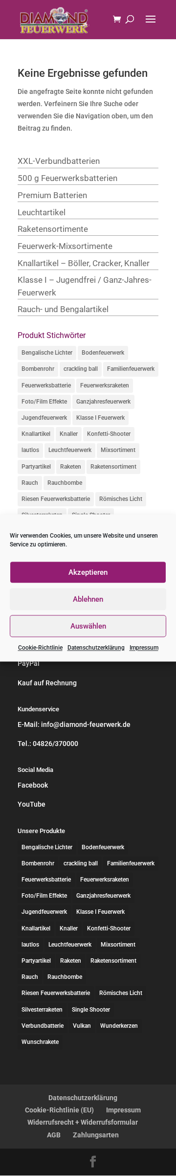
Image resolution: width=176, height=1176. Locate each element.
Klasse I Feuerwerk (100, 417)
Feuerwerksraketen (104, 385)
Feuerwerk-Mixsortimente (65, 246)
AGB (54, 1135)
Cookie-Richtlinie (40, 647)
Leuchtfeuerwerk (69, 450)
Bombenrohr (38, 368)
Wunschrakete (40, 1042)
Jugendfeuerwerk (44, 417)
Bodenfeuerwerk (103, 352)
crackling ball (81, 368)
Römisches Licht (120, 499)
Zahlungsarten (96, 1135)
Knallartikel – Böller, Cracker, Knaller (84, 263)
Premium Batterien (52, 195)
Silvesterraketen (42, 1009)
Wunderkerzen (119, 1025)
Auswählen (88, 626)
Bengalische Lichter (47, 352)
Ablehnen (88, 599)
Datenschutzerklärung (96, 647)
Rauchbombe (64, 482)
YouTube (31, 804)
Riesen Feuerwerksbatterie (56, 499)
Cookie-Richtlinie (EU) (59, 1110)
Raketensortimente (53, 229)
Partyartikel (36, 466)
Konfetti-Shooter (109, 433)
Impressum (144, 647)
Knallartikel (36, 433)
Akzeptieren (88, 572)
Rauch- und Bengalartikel (63, 309)
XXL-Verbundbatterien (59, 161)
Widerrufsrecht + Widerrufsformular (82, 1122)
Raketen (70, 466)
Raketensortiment (113, 466)
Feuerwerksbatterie (46, 385)
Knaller (69, 433)
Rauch (30, 482)
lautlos (30, 450)
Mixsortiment (118, 450)
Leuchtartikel (42, 212)
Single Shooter (91, 1009)
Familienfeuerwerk (130, 368)
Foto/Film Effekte (44, 401)
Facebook (33, 785)
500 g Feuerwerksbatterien (67, 178)
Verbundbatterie (43, 1025)
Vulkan (82, 1025)
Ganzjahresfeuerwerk (103, 401)
